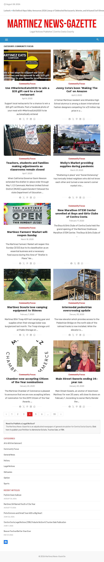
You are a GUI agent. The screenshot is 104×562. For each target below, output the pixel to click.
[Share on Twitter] (24, 119)
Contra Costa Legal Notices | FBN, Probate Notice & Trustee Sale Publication (35, 522)
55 (54, 414)
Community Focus (27, 84)
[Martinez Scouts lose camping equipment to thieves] (27, 284)
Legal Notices (9, 466)
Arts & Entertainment (13, 443)
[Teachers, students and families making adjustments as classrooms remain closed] (27, 140)
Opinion (7, 478)
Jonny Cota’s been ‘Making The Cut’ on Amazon (77, 89)
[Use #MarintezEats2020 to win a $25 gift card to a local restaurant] (27, 65)
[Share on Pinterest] (27, 119)
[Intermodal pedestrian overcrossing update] (76, 284)
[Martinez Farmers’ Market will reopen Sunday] (27, 214)
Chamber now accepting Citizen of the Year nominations (27, 380)
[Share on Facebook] (20, 119)
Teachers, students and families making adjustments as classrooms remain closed (27, 166)
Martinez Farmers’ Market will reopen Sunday (27, 233)
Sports (6, 484)
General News (9, 455)
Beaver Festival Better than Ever (17, 531)
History (7, 461)
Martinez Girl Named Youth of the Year (19, 504)
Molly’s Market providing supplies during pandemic (77, 164)
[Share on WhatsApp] (34, 119)
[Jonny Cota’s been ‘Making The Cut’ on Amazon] (76, 65)
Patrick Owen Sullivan (12, 495)
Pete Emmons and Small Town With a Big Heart (23, 513)
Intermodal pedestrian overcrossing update (77, 309)
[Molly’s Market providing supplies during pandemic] (76, 140)
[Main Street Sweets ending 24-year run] (76, 356)
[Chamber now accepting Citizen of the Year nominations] (27, 356)
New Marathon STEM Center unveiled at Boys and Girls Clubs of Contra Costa (76, 213)
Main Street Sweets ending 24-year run (77, 380)
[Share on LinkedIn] (31, 119)
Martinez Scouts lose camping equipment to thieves (27, 309)
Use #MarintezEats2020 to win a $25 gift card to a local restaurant (27, 91)
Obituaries (8, 472)
